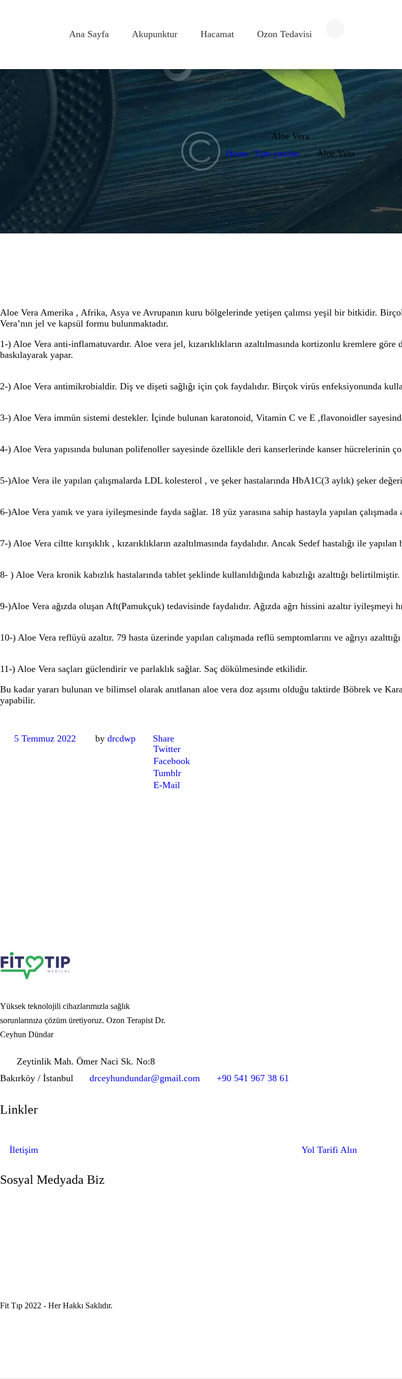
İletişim (23, 1150)
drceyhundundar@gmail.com (145, 1078)
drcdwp (121, 738)
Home (237, 153)
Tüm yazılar (276, 153)
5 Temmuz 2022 (45, 738)
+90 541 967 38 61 (253, 1078)
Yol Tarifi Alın (329, 1150)
